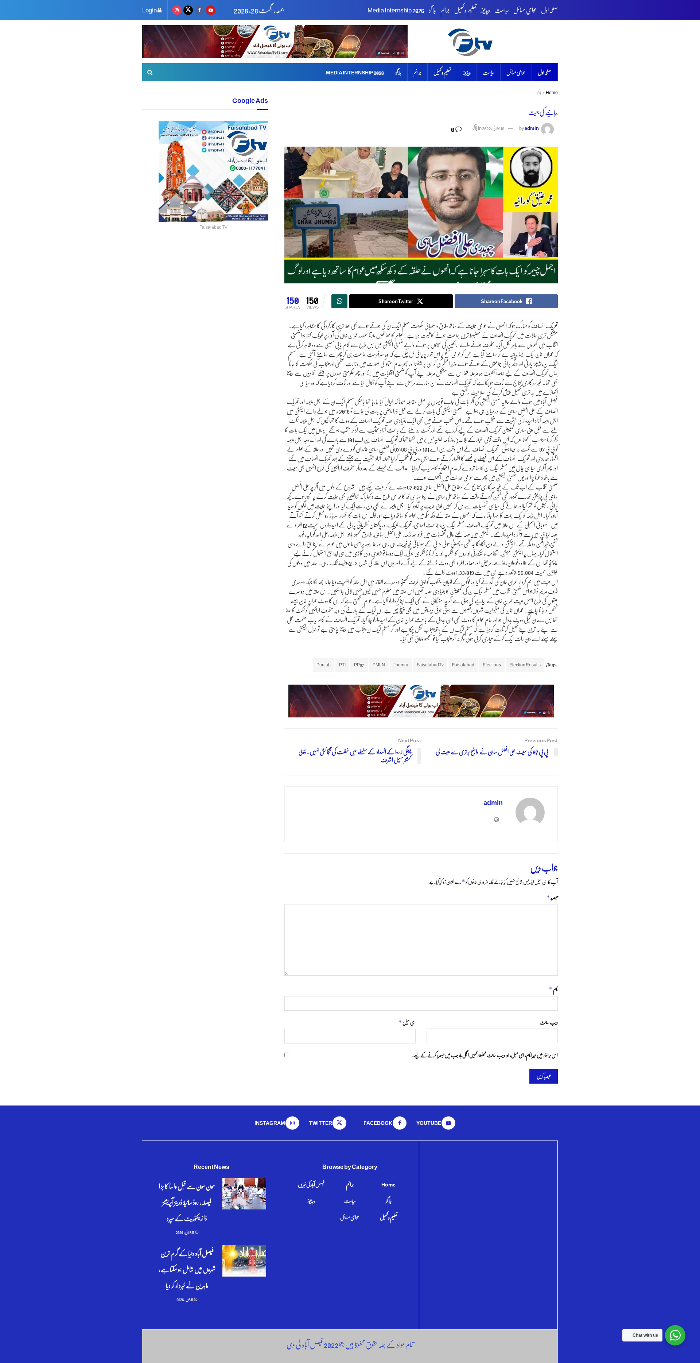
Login (150, 10)
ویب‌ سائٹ (549, 1022)
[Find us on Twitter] (188, 10)
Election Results (525, 664)
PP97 (359, 664)
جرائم (445, 10)
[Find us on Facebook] (199, 10)
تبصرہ (552, 897)
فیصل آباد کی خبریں (311, 1184)
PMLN (379, 664)
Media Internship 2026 (396, 10)
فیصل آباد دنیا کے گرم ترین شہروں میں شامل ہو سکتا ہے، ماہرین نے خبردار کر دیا (187, 1269)
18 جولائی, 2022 (493, 127)
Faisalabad (463, 664)
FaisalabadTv (430, 664)
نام (553, 989)
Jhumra (400, 664)
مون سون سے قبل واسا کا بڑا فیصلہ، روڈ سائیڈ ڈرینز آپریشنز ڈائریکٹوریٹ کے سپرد (187, 1202)
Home (552, 92)
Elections (492, 664)
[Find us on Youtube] (210, 10)
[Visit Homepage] (501, 41)
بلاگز (432, 10)
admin (532, 127)
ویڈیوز (485, 10)
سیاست (501, 10)
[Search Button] (150, 72)
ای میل (407, 1022)
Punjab (323, 664)
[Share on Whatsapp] (339, 301)
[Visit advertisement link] (275, 41)
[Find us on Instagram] (177, 10)
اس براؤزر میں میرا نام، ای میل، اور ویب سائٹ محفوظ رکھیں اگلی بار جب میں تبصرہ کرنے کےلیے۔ (484, 1055)
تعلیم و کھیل (465, 10)
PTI (342, 664)
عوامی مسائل (525, 10)
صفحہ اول (549, 10)
